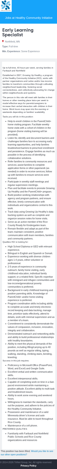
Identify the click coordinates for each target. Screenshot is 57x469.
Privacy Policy (28, 465)
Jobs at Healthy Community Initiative (28, 17)
